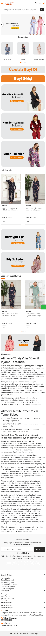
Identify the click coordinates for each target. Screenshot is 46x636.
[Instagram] (14, 563)
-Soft (9, 634)
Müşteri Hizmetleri (7, 598)
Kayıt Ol (39, 549)
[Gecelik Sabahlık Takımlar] (23, 97)
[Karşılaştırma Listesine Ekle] (4, 221)
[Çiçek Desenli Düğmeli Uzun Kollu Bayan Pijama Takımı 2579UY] (35, 189)
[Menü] (2, 3)
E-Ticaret (15, 634)
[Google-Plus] (26, 563)
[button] (20, 62)
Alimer (4, 205)
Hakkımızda (5, 578)
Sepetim (4, 600)
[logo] (10, 3)
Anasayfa (4, 594)
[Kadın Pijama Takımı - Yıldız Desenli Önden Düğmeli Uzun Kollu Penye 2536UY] (11, 189)
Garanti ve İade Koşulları (10, 584)
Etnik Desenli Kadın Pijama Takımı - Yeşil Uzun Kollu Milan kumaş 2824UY (34, 315)
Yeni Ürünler (5, 596)
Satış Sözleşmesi (7, 580)
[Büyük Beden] (23, 262)
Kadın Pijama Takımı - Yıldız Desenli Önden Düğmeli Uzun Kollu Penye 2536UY (10, 209)
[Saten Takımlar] (23, 154)
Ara (42, 9)
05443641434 (6, 620)
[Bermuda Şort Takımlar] (23, 239)
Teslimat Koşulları (7, 582)
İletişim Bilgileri (6, 605)
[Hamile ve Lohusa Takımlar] (23, 24)
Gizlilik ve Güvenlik (8, 586)
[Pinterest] (37, 563)
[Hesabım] (40, 3)
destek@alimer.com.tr (9, 625)
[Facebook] (20, 563)
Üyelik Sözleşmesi (7, 589)
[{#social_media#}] (8, 563)
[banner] (23, 69)
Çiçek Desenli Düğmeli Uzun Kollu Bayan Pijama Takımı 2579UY (34, 209)
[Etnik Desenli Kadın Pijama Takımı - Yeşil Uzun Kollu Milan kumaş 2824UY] (35, 294)
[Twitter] (31, 563)
